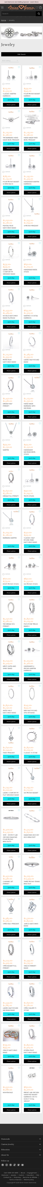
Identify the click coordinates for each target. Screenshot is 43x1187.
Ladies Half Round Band (31, 361)
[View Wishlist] (37, 7)
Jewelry (13, 1175)
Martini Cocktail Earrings (31, 317)
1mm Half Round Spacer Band (30, 711)
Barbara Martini (10, 538)
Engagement (32, 1173)
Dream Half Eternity (7, 405)
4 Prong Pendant (31, 225)
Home (3, 20)
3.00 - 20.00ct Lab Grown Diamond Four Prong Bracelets (10, 838)
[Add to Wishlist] (19, 67)
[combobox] (18, 13)
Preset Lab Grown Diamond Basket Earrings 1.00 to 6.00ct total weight (31, 1096)
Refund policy (29, 1180)
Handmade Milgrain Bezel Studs (30, 452)
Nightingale (8, 1092)
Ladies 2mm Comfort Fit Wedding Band (9, 271)
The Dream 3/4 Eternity (9, 625)
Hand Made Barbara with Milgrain (29, 406)
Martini (6, 450)
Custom (21, 1175)
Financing (17, 1177)
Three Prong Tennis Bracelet (32, 882)
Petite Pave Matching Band (9, 361)
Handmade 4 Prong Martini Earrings (30, 668)
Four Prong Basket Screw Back (11, 182)
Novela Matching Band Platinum (10, 317)
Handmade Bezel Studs (30, 270)
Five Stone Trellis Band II (31, 625)
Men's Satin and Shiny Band (9, 667)
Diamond (5, 1175)
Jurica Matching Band (31, 925)
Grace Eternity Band (30, 967)
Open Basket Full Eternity (10, 967)
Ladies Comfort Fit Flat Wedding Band (11, 794)
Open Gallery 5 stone (30, 1009)
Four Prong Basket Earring (32, 95)
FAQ (37, 1175)
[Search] (39, 13)
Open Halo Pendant (11, 924)
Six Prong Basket (31, 793)
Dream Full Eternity (11, 496)
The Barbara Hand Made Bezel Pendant (11, 138)
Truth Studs (29, 496)
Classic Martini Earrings (9, 95)
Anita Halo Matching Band (9, 711)
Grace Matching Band (10, 1051)
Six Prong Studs (31, 584)
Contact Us (7, 1177)
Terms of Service (15, 1180)
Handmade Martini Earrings (31, 182)
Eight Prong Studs (11, 584)
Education (30, 1175)
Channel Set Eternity (8, 882)
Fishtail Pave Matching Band (9, 226)
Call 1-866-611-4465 (11, 1173)
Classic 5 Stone (30, 753)
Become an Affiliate (30, 1177)
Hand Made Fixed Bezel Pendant (31, 138)
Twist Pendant (9, 753)
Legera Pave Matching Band (30, 1051)
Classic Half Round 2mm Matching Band (30, 540)
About (23, 1173)
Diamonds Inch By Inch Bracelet (31, 836)
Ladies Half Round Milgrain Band (10, 1009)
